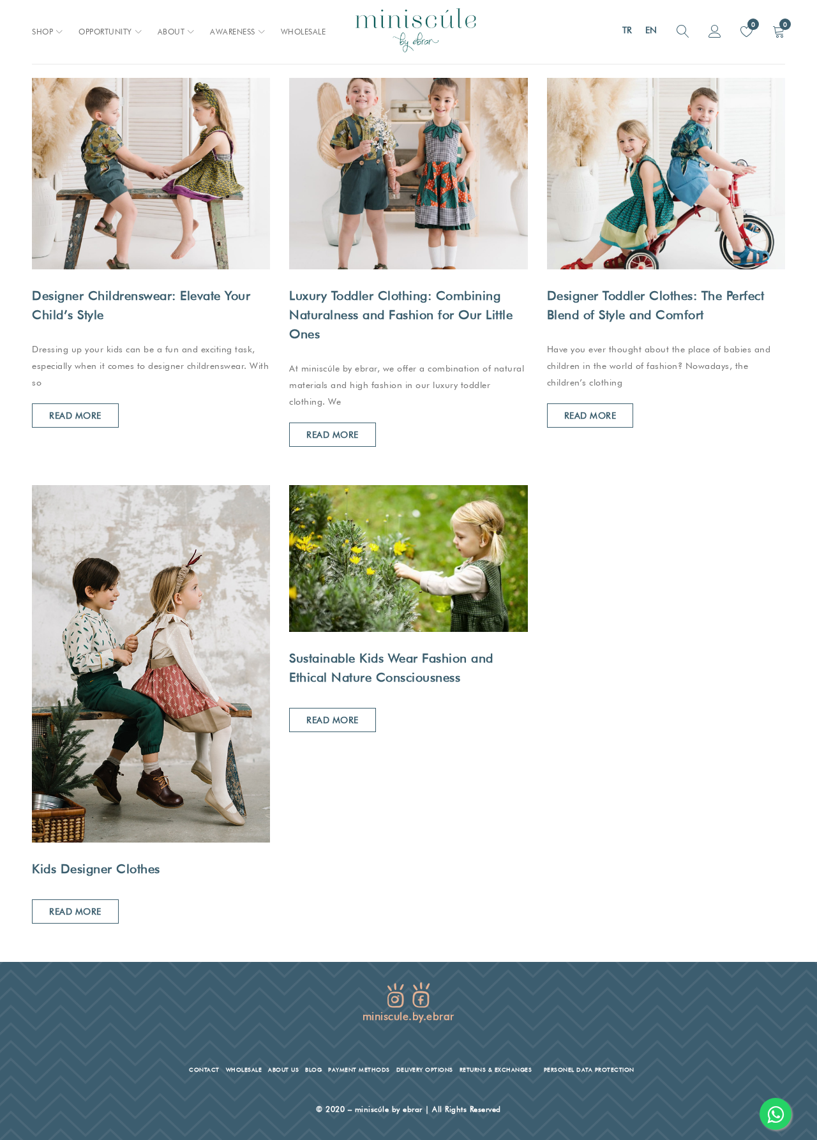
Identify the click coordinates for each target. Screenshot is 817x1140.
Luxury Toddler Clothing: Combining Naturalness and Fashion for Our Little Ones (401, 314)
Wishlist (752, 24)
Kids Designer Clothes (96, 868)
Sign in (714, 32)
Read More (75, 415)
